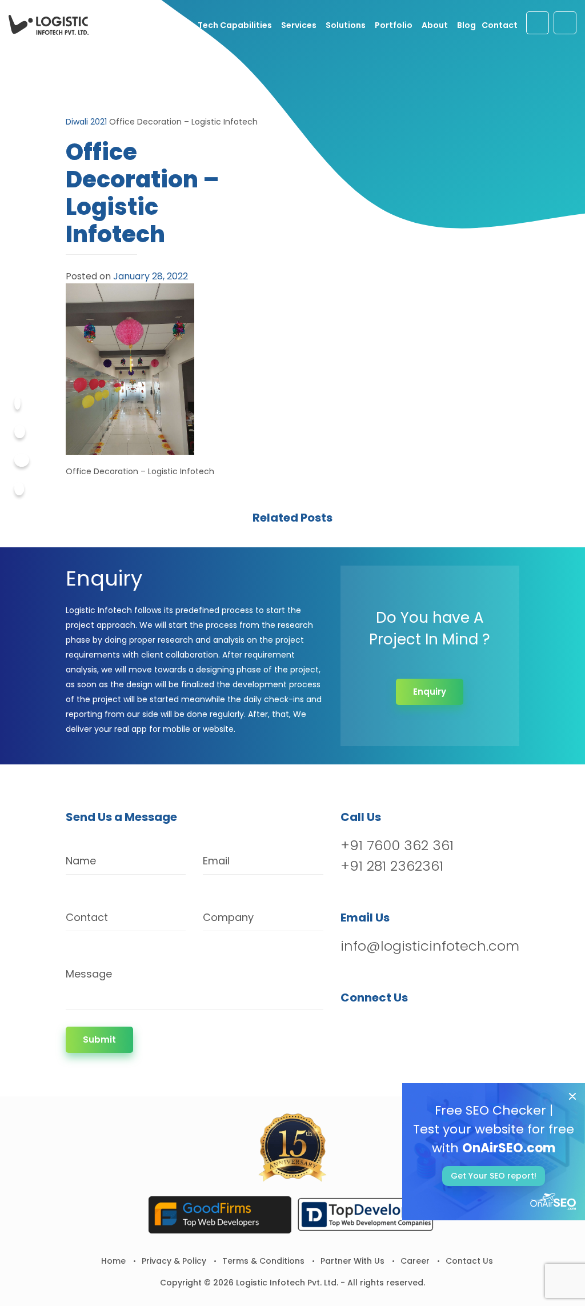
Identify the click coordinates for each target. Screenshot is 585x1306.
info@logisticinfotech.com (429, 945)
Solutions (346, 25)
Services (298, 25)
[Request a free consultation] (537, 22)
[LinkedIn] (410, 1026)
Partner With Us (352, 1261)
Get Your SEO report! (493, 1175)
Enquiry (429, 692)
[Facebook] (17, 403)
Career (415, 1261)
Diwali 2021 (86, 121)
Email (216, 861)
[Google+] (21, 460)
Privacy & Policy (174, 1261)
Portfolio (393, 25)
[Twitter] (19, 431)
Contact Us (469, 1261)
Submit (99, 1039)
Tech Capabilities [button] (235, 25)
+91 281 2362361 (391, 865)
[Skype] (19, 488)
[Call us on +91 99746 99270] (565, 22)
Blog (466, 25)
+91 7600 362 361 (397, 845)
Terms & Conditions (263, 1261)
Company (228, 917)
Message (89, 974)
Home (113, 1261)
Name (81, 861)
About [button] (435, 25)
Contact (500, 25)
